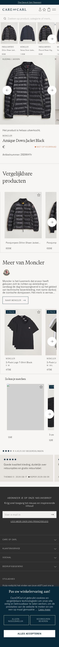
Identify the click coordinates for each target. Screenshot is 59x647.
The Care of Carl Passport (29, 2)
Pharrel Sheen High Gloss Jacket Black (46, 50)
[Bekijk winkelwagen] (49, 10)
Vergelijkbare (17, 177)
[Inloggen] (40, 9)
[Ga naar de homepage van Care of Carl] (14, 9)
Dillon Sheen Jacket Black (9, 50)
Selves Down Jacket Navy (27, 50)
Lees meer (44, 609)
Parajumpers (8, 47)
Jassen (16, 59)
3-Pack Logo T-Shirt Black (19, 362)
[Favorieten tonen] (44, 9)
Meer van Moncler (24, 262)
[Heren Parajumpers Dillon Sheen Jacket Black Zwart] (9, 33)
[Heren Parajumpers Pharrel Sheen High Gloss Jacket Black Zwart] (46, 33)
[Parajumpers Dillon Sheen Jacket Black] (23, 240)
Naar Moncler (13, 300)
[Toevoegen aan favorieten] (38, 195)
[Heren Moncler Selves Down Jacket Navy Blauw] (27, 33)
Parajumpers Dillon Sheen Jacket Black (22, 242)
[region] (29, 468)
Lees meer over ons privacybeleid (29, 521)
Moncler (24, 47)
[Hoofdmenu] (54, 9)
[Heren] (25, 407)
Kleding (7, 59)
